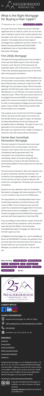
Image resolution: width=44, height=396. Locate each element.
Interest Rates (14, 264)
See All (20, 270)
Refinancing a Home (34, 260)
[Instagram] (14, 308)
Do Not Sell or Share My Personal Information (16, 379)
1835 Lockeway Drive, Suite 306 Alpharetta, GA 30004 (24, 324)
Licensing (4, 341)
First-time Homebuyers (9, 267)
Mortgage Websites (18, 389)
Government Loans (8, 270)
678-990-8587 (10, 328)
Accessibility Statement (9, 354)
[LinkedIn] (9, 308)
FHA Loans (39, 24)
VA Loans (5, 264)
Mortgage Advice (32, 264)
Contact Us (5, 357)
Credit (23, 264)
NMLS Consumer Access (9, 351)
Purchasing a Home (29, 24)
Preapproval (37, 267)
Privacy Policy (5, 344)
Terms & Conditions (8, 347)
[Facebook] (4, 308)
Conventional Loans (25, 267)
